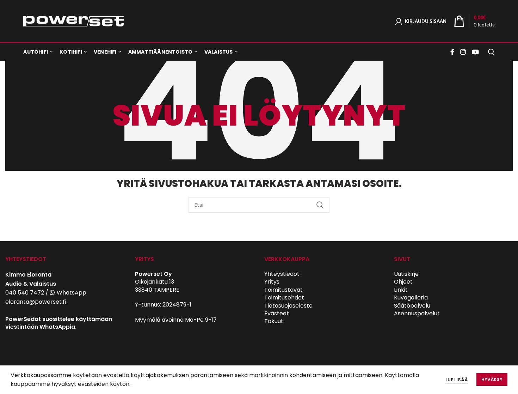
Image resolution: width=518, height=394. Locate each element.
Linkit (401, 290)
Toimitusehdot (284, 297)
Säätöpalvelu (412, 306)
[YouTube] (475, 52)
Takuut (273, 321)
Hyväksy (491, 379)
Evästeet (276, 313)
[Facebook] (453, 52)
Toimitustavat (283, 290)
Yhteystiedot (282, 274)
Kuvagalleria (411, 297)
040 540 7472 (24, 293)
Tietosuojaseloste (288, 306)
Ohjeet (403, 282)
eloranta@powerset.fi (35, 302)
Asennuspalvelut (417, 313)
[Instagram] (463, 52)
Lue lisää (456, 379)
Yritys (271, 282)
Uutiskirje (406, 274)
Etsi (320, 205)
